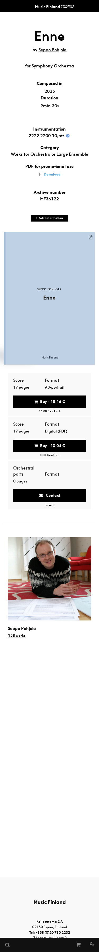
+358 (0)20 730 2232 (52, 932)
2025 (49, 91)
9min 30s (49, 106)
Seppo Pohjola (53, 50)
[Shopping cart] (78, 945)
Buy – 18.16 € (52, 401)
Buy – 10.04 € (52, 445)
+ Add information (49, 218)
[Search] (7, 945)
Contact (52, 495)
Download (51, 174)
